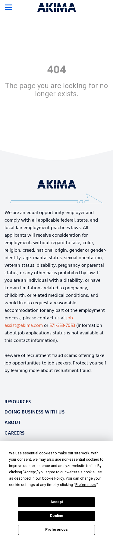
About (13, 423)
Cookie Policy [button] (53, 478)
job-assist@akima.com (40, 322)
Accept (56, 502)
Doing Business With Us (34, 412)
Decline (56, 516)
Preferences (56, 529)
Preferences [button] (85, 485)
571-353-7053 (62, 326)
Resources (18, 402)
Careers (15, 433)
